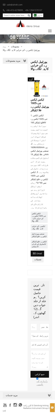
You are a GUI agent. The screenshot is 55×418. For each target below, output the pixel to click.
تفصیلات (37, 259)
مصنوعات (15, 46)
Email (37, 253)
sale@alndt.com (14, 4)
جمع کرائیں (40, 374)
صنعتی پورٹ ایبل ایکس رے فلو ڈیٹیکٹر (39, 235)
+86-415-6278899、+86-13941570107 (24, 10)
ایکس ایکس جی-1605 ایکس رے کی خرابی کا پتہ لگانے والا (39, 217)
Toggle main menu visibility (50, 31)
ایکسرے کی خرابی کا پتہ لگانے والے (38, 227)
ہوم (4, 46)
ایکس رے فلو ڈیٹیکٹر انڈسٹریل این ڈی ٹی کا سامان (39, 244)
